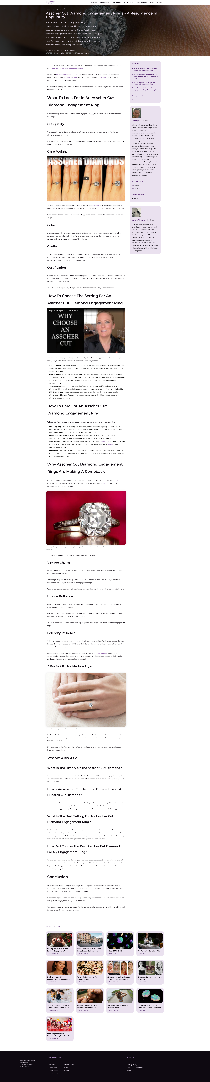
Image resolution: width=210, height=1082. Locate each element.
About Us (130, 1071)
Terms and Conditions (135, 1068)
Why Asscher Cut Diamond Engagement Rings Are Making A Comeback (145, 90)
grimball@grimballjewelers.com (27, 1060)
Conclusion (137, 100)
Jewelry (94, 2)
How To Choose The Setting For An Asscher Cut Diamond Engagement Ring (146, 76)
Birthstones (116, 2)
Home (48, 9)
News (152, 2)
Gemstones (104, 2)
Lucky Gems (128, 2)
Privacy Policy (132, 1065)
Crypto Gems (142, 2)
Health (159, 2)
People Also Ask (139, 96)
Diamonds (61, 9)
